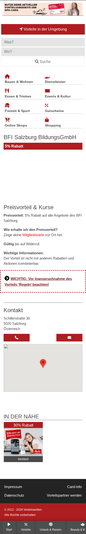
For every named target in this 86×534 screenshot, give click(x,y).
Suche (45, 62)
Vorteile (26, 529)
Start (9, 529)
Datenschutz (14, 495)
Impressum (13, 487)
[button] (43, 363)
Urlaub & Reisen (50, 529)
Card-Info (74, 487)
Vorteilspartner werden (64, 495)
